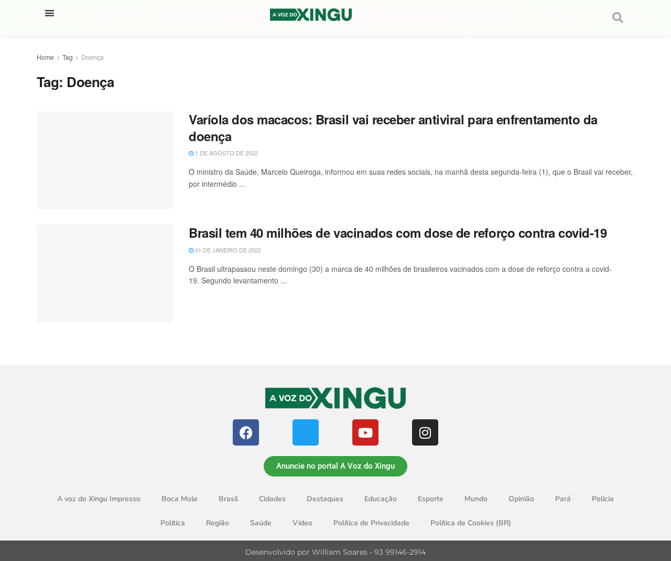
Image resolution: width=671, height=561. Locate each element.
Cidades (272, 499)
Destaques (325, 499)
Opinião (521, 499)
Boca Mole (179, 499)
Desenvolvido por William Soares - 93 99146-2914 (335, 552)
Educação (380, 499)
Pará (563, 499)
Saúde (261, 523)
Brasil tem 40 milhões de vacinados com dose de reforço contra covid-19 (398, 232)
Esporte (430, 499)
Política (172, 523)
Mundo (476, 499)
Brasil (228, 499)
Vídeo (302, 523)
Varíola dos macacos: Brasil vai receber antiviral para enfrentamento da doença (393, 127)
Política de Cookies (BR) (470, 523)
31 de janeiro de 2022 (227, 250)
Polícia (603, 499)
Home (45, 56)
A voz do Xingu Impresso (98, 499)
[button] (49, 12)
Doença (92, 56)
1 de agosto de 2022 (225, 153)
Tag (67, 56)
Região (217, 523)
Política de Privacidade (371, 523)
